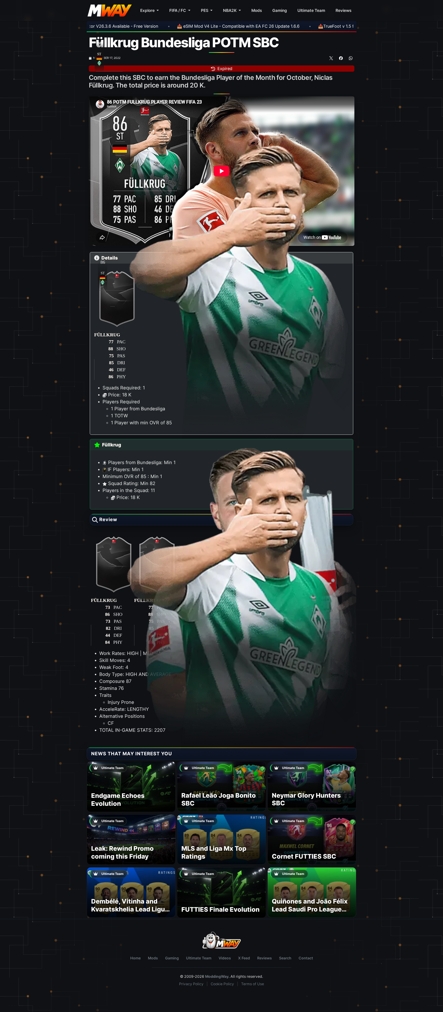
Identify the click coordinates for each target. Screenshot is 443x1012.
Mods (256, 10)
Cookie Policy (222, 984)
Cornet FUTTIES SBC (304, 856)
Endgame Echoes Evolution (118, 799)
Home (135, 958)
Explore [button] (148, 10)
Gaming (279, 10)
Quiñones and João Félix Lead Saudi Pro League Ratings (310, 909)
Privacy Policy (191, 984)
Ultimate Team (311, 10)
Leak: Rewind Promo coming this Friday (122, 852)
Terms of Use (252, 984)
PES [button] (205, 10)
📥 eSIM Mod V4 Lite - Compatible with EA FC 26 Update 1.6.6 (135, 26)
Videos (225, 958)
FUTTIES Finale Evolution (220, 909)
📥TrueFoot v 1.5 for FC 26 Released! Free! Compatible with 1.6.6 (279, 26)
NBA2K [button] (230, 10)
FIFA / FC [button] (178, 10)
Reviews (343, 10)
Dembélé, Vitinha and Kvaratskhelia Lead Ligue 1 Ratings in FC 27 (130, 909)
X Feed (244, 958)
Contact (306, 958)
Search (285, 958)
